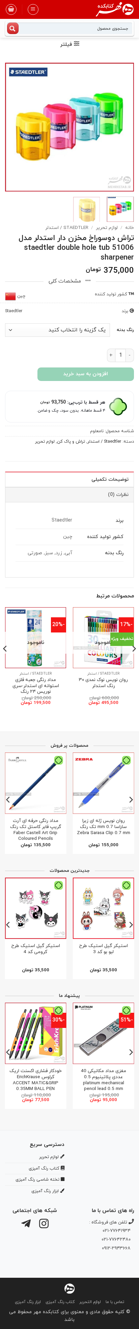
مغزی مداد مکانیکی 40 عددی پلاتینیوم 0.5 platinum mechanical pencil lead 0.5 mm (103, 1080)
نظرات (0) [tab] (118, 494)
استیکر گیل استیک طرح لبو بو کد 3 (103, 949)
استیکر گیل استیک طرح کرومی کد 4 (35, 949)
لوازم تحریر (107, 228)
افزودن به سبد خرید (85, 374)
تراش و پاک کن (71, 442)
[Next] (11, 127)
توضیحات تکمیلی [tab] (110, 479)
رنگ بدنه (125, 330)
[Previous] (123, 127)
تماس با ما (115, 1302)
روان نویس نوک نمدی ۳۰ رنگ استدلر (103, 683)
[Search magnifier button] (13, 28)
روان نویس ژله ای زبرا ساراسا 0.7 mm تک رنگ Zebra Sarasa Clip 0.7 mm (103, 827)
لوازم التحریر (90, 1302)
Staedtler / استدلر (66, 228)
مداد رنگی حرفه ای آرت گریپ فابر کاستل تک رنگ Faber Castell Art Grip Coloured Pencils (35, 830)
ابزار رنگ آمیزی (28, 1302)
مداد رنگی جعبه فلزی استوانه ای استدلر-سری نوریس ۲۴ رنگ (35, 686)
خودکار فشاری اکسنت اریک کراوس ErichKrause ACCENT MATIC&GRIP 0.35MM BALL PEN (35, 1080)
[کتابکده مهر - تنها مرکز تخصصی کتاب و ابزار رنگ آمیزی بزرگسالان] (69, 1288)
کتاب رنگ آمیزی (60, 1302)
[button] (33, 9)
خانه (129, 228)
